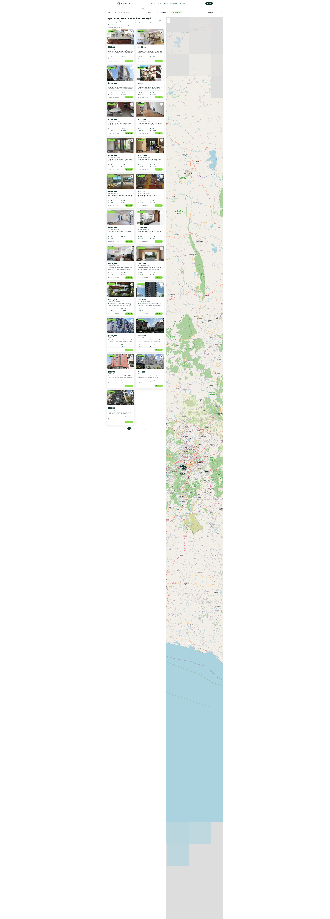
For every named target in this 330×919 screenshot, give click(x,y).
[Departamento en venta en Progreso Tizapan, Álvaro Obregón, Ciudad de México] (150, 36)
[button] (145, 428)
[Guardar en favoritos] (131, 32)
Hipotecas (182, 3)
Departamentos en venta (132, 9)
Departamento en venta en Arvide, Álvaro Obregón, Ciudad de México (120, 231)
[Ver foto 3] (121, 43)
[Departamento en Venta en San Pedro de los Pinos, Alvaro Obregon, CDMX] (120, 73)
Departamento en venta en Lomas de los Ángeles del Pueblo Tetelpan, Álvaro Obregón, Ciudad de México (150, 340)
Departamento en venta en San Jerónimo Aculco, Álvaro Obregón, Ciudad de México (150, 159)
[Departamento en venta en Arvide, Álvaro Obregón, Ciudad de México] (120, 217)
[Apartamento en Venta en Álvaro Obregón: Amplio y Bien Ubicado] (120, 289)
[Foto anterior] (108, 38)
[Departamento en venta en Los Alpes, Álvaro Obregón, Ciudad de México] (150, 217)
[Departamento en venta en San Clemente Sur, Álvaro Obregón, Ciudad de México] (120, 145)
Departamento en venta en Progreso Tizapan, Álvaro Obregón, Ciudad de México (150, 51)
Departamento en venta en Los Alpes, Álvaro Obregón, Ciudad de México (150, 231)
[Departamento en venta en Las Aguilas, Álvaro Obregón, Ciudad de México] (150, 73)
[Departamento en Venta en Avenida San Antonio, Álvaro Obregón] (120, 109)
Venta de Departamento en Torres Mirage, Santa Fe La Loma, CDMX (120, 195)
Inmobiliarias (173, 3)
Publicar (209, 3)
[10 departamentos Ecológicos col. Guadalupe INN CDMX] (150, 289)
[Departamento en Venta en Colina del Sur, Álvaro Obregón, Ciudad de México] (120, 361)
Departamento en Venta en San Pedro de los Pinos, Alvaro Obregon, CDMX (120, 87)
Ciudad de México (143, 9)
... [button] (137, 428)
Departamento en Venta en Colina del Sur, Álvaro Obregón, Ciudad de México (120, 376)
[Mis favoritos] (202, 3)
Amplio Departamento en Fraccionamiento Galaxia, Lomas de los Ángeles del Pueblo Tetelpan (120, 340)
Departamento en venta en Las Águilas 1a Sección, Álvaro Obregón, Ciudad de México (120, 51)
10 (141, 428)
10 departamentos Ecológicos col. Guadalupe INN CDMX (150, 304)
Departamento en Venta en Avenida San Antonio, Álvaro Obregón (120, 123)
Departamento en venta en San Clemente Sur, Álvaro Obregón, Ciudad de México (120, 159)
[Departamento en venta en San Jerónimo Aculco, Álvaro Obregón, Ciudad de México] (150, 145)
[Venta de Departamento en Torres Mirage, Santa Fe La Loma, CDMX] (120, 181)
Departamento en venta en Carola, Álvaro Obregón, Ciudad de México (150, 123)
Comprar (153, 3)
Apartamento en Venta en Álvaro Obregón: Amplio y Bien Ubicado (120, 304)
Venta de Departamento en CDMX (147, 195)
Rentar (160, 3)
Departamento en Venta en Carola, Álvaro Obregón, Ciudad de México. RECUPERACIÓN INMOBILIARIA (150, 376)
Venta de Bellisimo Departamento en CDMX (120, 412)
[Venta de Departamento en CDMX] (150, 181)
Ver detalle (129, 61)
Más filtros (177, 12)
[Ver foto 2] (120, 43)
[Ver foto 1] (119, 43)
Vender (166, 3)
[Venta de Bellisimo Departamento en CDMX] (120, 397)
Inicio (123, 9)
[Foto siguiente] (132, 38)
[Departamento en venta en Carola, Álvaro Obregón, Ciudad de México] (150, 109)
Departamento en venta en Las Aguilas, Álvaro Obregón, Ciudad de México (150, 87)
